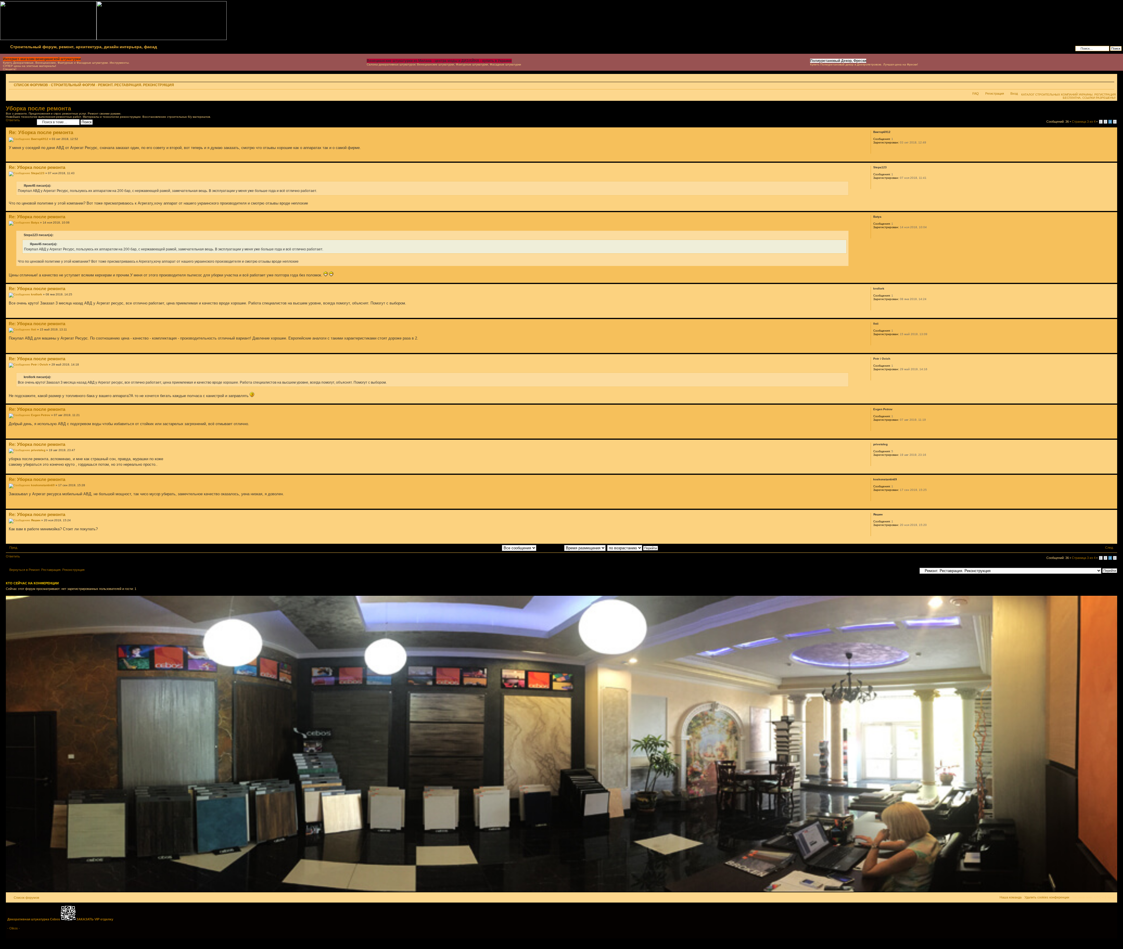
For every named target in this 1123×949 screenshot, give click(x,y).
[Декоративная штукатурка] (561, 890)
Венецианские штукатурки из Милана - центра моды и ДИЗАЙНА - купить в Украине (439, 61)
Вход (1014, 93)
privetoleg (38, 450)
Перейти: (910, 570)
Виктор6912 (39, 139)
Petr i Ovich (39, 364)
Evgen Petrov (40, 415)
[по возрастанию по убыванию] (633, 548)
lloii (33, 329)
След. (1109, 547)
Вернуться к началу (1112, 158)
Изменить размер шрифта (1110, 85)
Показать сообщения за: (483, 548)
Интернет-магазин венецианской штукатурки (42, 59)
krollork (36, 294)
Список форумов (31, 85)
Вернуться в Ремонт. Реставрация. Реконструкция (47, 570)
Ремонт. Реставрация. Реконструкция (136, 85)
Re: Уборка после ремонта (41, 132)
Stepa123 (37, 173)
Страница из (1084, 121)
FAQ (975, 93)
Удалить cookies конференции (1046, 897)
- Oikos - (13, 928)
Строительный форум (73, 85)
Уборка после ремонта (38, 108)
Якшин (35, 520)
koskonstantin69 (43, 485)
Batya (35, 222)
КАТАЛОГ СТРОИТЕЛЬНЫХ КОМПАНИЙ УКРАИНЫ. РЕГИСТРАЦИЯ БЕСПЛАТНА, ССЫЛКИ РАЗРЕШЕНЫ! (1068, 96)
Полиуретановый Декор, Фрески (838, 61)
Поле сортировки (551, 548)
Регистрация (994, 93)
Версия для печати (1101, 85)
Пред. (13, 547)
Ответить (13, 120)
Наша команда (1011, 897)
